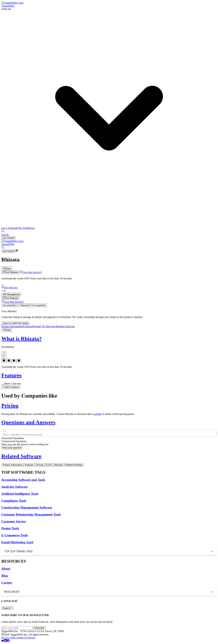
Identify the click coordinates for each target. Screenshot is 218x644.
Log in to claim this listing (15, 323)
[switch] (2, 384)
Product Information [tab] (12, 465)
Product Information (12, 326)
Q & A (43, 326)
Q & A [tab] (49, 465)
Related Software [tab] (74, 465)
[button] (109, 117)
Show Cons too (12, 383)
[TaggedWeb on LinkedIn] (5, 641)
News (32, 228)
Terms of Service (26, 637)
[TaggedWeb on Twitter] (2, 641)
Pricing (36, 326)
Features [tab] (29, 465)
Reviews (51, 326)
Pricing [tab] (39, 465)
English (6, 608)
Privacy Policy (9, 637)
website (97, 414)
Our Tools (23, 228)
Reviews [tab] (58, 465)
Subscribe (39, 628)
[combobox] (3, 432)
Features (27, 326)
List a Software (9, 228)
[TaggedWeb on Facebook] (8, 641)
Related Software (65, 326)
